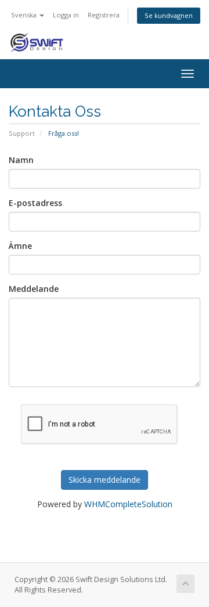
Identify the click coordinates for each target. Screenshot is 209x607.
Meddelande (34, 288)
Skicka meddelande (104, 479)
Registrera (104, 14)
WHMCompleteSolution (128, 504)
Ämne (20, 245)
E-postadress (35, 202)
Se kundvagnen (169, 15)
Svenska (24, 14)
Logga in (66, 14)
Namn (21, 159)
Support (22, 133)
